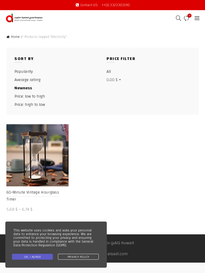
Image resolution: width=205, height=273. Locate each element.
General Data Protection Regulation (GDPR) (53, 243)
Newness (23, 88)
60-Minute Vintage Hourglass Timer (32, 196)
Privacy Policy (78, 257)
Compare (189, 16)
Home (15, 37)
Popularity (23, 71)
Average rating (27, 80)
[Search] (177, 18)
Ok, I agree (32, 257)
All (109, 71)
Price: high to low (29, 105)
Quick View (64, 138)
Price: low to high (29, 96)
